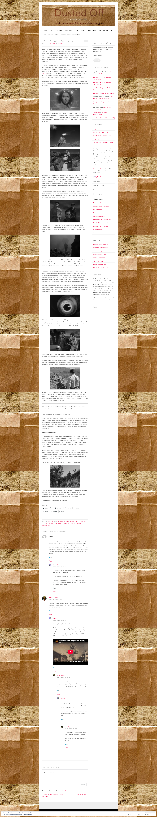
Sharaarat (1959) (82, 794)
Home (45, 30)
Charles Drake (69, 521)
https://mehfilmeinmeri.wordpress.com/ (103, 223)
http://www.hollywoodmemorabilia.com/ (103, 251)
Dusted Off (50, 521)
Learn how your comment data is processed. (73, 790)
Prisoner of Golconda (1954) (107, 93)
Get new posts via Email (102, 43)
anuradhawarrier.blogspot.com (101, 206)
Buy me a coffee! (97, 168)
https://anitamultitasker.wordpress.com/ (103, 267)
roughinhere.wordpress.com (100, 226)
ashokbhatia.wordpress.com (100, 247)
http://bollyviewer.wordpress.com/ (102, 219)
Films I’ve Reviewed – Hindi (105, 30)
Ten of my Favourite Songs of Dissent (103, 142)
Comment (82, 784)
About (76, 30)
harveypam (96, 102)
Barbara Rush (61, 521)
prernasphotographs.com (99, 264)
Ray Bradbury (59, 523)
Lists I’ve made (92, 30)
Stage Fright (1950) (98, 139)
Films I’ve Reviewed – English (51, 34)
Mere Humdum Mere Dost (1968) (102, 135)
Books (51, 30)
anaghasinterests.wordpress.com (101, 244)
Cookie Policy (29, 814)
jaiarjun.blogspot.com (99, 216)
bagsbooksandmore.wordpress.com (102, 202)
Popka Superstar (53, 597)
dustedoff (60, 43)
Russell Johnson (76, 523)
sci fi (82, 523)
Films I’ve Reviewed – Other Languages (70, 34)
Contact (83, 30)
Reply (50, 561)
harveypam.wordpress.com (100, 212)
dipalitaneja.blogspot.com (100, 261)
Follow (97, 60)
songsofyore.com (97, 229)
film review (76, 521)
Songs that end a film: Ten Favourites (102, 129)
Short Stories (59, 30)
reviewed (44, 73)
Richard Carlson (67, 523)
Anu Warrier (96, 112)
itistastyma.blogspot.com (99, 254)
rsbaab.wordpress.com (99, 209)
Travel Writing (68, 30)
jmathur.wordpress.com (99, 257)
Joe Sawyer (52, 523)
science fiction (46, 525)
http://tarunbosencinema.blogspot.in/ (102, 233)
